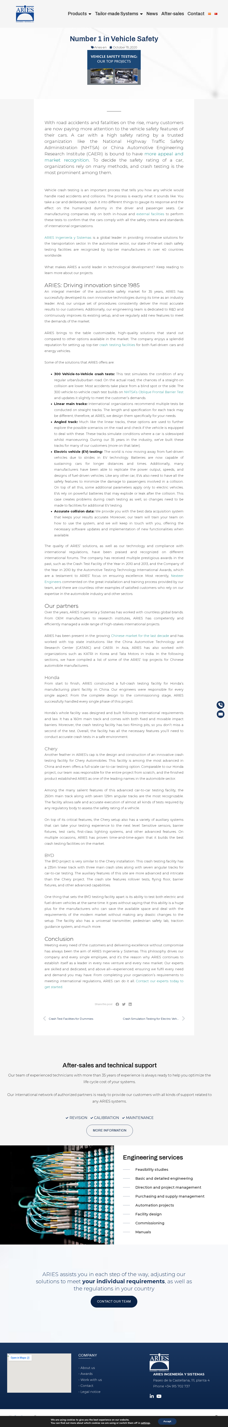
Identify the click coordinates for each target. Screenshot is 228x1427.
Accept (167, 1421)
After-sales (172, 13)
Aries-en (100, 47)
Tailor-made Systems (116, 13)
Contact (196, 13)
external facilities (150, 214)
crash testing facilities (117, 345)
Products (77, 13)
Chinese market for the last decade (140, 636)
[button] (117, 1004)
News (152, 13)
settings (145, 1423)
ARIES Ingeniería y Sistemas (68, 238)
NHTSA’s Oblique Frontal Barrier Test (153, 392)
